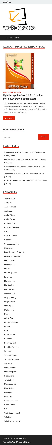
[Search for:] (26, 137)
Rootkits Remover (11, 347)
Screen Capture (10, 355)
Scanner (7, 351)
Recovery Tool (10, 343)
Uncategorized (10, 384)
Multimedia (9, 310)
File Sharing (9, 285)
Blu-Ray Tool (9, 223)
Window (7, 417)
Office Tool (8, 318)
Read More (8, 117)
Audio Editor (9, 215)
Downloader (9, 264)
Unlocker (8, 392)
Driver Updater (10, 272)
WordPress (16, 442)
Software (17, 92)
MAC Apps (8, 305)
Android (7, 202)
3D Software (9, 198)
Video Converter (11, 400)
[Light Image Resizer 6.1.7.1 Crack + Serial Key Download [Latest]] (26, 72)
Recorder (8, 338)
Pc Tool (7, 326)
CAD (6, 231)
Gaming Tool (9, 293)
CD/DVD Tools (10, 235)
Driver (7, 268)
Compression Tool (11, 244)
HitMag (27, 442)
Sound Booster (10, 367)
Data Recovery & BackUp (14, 252)
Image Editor (8, 92)
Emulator (8, 277)
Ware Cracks (21, 438)
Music (6, 314)
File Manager (9, 281)
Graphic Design (10, 297)
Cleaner (7, 240)
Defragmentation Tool (13, 256)
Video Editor (9, 404)
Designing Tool (10, 260)
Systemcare (9, 376)
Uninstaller (9, 388)
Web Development (12, 413)
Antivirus (8, 211)
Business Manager (11, 227)
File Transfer (9, 289)
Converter (8, 248)
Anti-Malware (10, 207)
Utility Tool (8, 396)
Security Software (11, 359)
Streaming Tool (10, 371)
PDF (6, 330)
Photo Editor (9, 334)
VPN (6, 409)
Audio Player (9, 219)
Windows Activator (12, 421)
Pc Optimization (11, 322)
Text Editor (8, 380)
